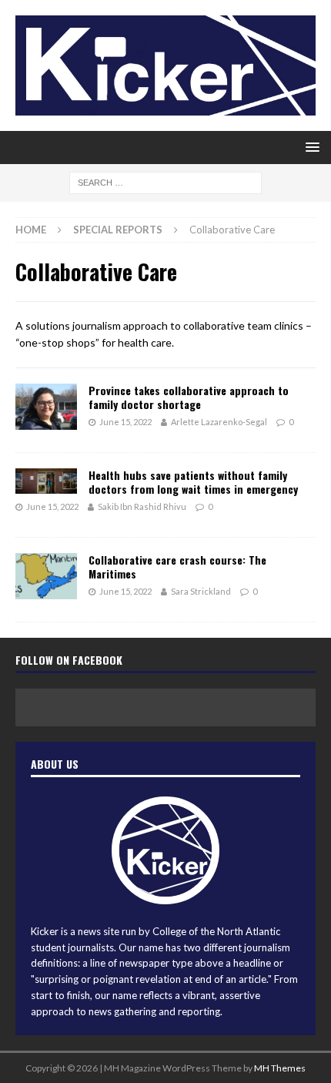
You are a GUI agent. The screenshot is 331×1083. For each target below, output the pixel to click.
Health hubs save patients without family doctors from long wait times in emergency (193, 482)
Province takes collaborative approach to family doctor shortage (189, 397)
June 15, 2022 (125, 422)
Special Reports (117, 229)
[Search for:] (165, 181)
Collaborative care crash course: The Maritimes (177, 567)
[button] (310, 147)
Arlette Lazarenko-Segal (219, 422)
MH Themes (280, 1068)
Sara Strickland (201, 591)
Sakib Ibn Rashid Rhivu (142, 506)
